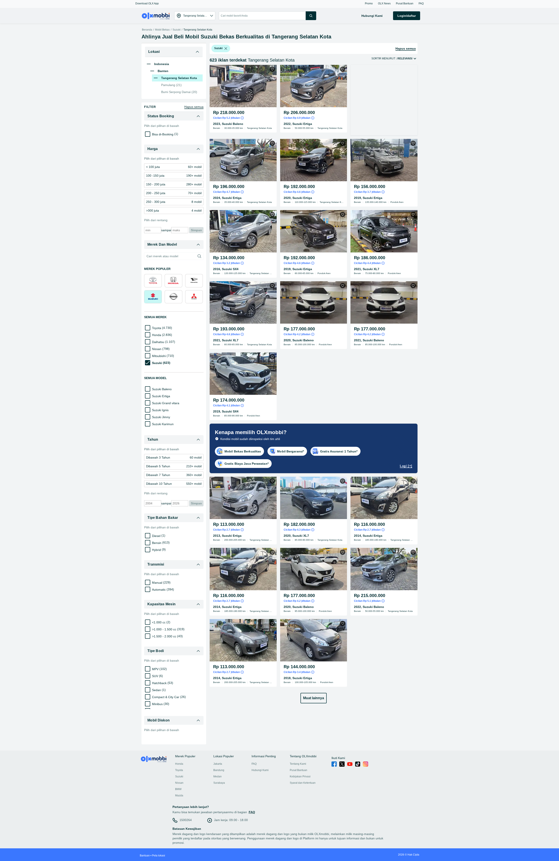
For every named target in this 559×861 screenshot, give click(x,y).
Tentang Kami (298, 763)
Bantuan (145, 855)
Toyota (179, 770)
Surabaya (219, 782)
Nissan (179, 782)
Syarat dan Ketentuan (303, 782)
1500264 (185, 820)
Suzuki (177, 29)
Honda (179, 763)
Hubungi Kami (260, 770)
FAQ (254, 763)
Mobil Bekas (162, 29)
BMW (178, 789)
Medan (217, 776)
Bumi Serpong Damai (179, 92)
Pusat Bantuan (298, 770)
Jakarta (217, 763)
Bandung (218, 770)
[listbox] (225, 48)
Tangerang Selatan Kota (197, 29)
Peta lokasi (158, 855)
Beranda (147, 29)
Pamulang (171, 85)
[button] (147, 3)
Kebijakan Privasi (300, 776)
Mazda (179, 795)
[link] (174, 166)
